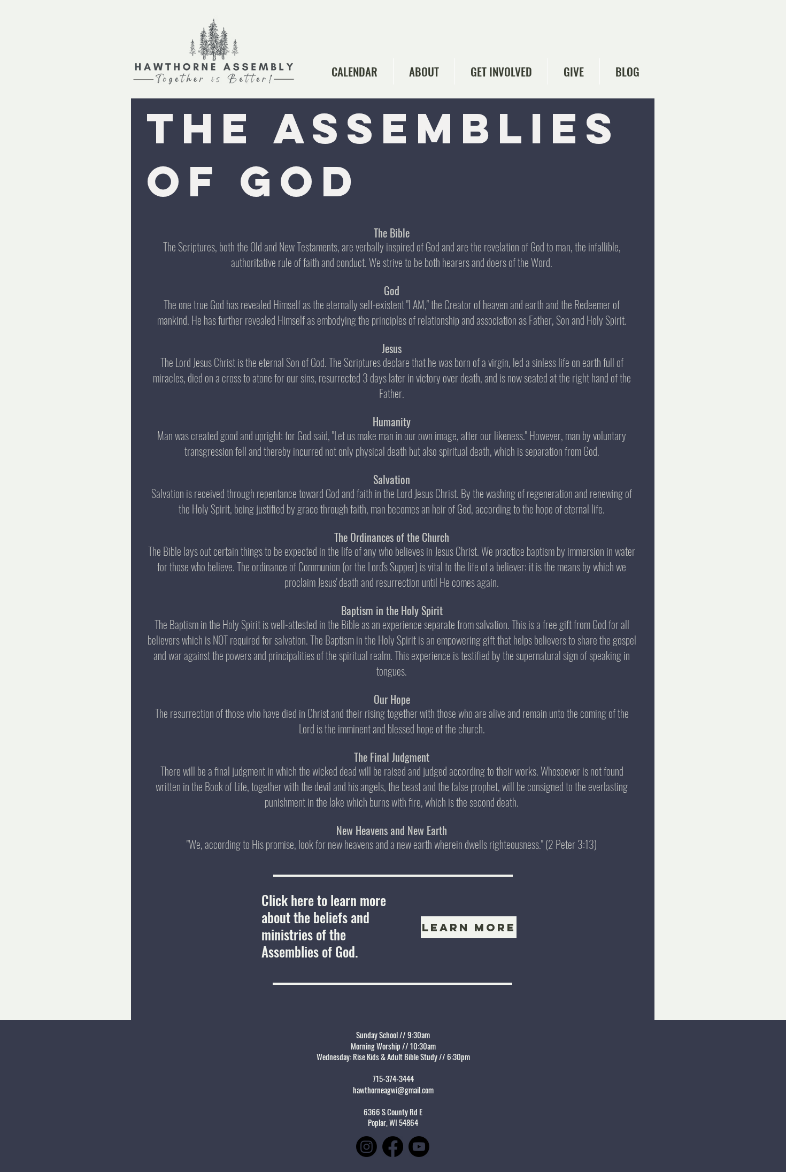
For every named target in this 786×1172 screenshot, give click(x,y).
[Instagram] (366, 1146)
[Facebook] (392, 1146)
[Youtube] (419, 1146)
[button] (424, 71)
